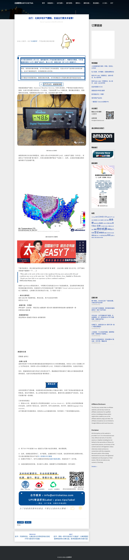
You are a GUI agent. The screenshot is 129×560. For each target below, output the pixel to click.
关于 (111, 3)
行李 (100, 235)
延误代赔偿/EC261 (97, 87)
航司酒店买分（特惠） (98, 94)
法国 (109, 226)
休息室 (95, 220)
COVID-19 (102, 217)
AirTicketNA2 (46, 22)
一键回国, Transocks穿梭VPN (100, 101)
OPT (111, 217)
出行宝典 (60, 3)
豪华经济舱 (104, 235)
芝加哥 (112, 232)
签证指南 (96, 3)
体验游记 (50, 3)
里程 (96, 237)
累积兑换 (87, 3)
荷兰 (98, 235)
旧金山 (106, 226)
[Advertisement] (52, 176)
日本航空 (103, 226)
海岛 (92, 229)
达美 (112, 235)
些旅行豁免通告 (55, 459)
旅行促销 (69, 3)
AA (96, 217)
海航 (95, 229)
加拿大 (102, 220)
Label (108, 217)
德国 (111, 223)
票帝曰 (78, 3)
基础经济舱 (96, 223)
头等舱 (108, 223)
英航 (95, 235)
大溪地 (104, 223)
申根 (109, 229)
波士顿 (112, 226)
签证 (96, 232)
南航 (108, 220)
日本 (99, 226)
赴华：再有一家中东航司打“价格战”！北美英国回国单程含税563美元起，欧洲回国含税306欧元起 (71, 537)
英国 (93, 235)
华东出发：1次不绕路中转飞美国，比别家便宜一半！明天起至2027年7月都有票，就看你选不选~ (103, 317)
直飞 (112, 229)
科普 (93, 232)
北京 (105, 220)
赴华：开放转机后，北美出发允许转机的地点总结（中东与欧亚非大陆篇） (32, 537)
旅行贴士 (28, 522)
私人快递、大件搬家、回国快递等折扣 (103, 72)
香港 (102, 237)
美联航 (101, 233)
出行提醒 (20, 522)
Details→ (94, 466)
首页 (43, 3)
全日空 (98, 220)
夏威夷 (101, 223)
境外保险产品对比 (97, 98)
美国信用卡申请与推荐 (98, 90)
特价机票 (102, 228)
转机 (109, 235)
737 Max (93, 217)
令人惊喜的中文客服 (45, 456)
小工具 (104, 3)
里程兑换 (99, 237)
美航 (105, 232)
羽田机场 (109, 232)
